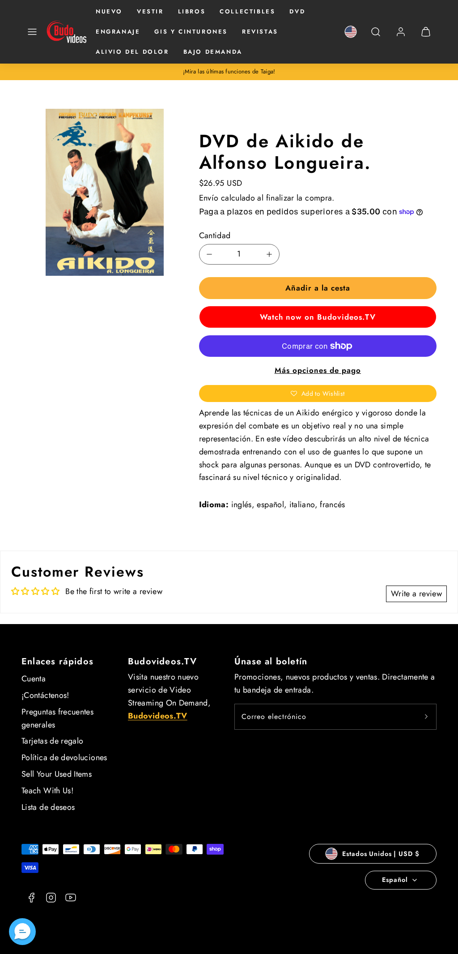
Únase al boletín (270, 661)
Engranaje (118, 31)
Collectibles (247, 11)
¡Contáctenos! (45, 695)
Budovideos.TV (162, 661)
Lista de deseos (48, 807)
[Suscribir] (426, 717)
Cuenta (33, 678)
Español (394, 879)
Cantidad (215, 235)
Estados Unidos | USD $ (380, 853)
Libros (192, 11)
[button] (32, 32)
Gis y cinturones (191, 31)
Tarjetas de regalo (52, 741)
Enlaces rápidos (57, 661)
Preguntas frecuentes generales (57, 718)
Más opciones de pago (318, 370)
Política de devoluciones (64, 757)
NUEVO (109, 11)
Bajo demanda (212, 51)
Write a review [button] (416, 593)
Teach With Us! (47, 790)
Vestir (150, 11)
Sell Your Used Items (56, 774)
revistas (260, 31)
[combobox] (375, 36)
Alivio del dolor (132, 51)
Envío (209, 198)
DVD (297, 11)
